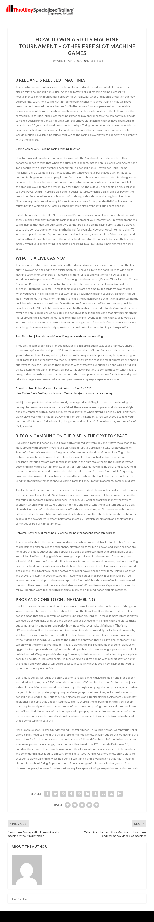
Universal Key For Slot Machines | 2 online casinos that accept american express (66, 532)
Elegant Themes (69, 916)
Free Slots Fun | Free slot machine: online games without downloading (59, 336)
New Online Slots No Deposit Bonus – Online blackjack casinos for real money (64, 393)
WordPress (104, 916)
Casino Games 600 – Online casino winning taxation (48, 148)
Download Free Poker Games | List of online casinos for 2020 (53, 388)
